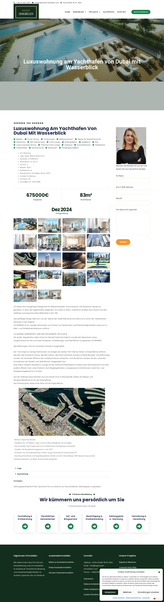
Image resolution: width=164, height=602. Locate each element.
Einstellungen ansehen (148, 592)
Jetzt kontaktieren (141, 12)
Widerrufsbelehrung (92, 589)
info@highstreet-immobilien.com (46, 3)
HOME (67, 12)
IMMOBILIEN (78, 12)
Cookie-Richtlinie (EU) (93, 594)
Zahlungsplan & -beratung (116, 517)
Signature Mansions (127, 562)
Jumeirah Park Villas (127, 567)
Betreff (119, 198)
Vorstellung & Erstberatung (25, 517)
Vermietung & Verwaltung (139, 517)
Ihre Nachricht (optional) (126, 209)
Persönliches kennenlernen (47, 517)
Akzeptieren (110, 592)
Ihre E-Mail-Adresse (124, 187)
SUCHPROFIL (109, 12)
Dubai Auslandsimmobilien (60, 567)
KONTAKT (121, 12)
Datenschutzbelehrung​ (133, 598)
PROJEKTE (93, 12)
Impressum (146, 598)
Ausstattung (22, 474)
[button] (159, 572)
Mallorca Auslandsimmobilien (61, 562)
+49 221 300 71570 (23, 3)
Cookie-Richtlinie (118, 598)
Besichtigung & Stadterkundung (94, 517)
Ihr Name (120, 176)
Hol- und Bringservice (70, 517)
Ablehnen (127, 592)
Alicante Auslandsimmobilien (61, 573)
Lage (19, 468)
